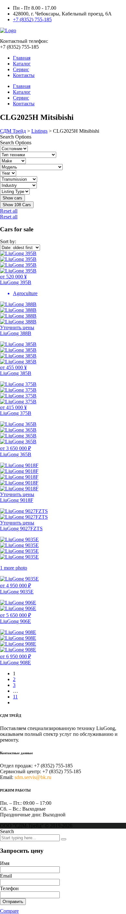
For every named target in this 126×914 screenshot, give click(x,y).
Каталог (22, 63)
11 (15, 696)
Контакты (24, 75)
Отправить (13, 901)
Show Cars (17, 204)
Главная (21, 58)
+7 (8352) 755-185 (32, 19)
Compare (9, 911)
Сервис (21, 69)
